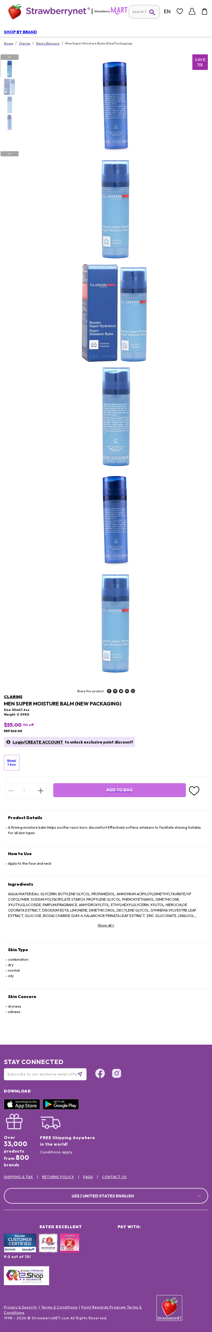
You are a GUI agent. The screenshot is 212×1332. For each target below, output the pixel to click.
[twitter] (121, 692)
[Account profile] (192, 11)
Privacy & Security (20, 1307)
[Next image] (10, 153)
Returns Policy (58, 1177)
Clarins (13, 696)
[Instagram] (116, 1074)
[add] (40, 790)
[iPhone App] (23, 1108)
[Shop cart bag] (204, 11)
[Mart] (110, 13)
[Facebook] (100, 1074)
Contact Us (114, 1177)
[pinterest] (115, 692)
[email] (127, 692)
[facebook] (109, 692)
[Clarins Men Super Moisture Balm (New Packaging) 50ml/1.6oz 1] (9, 68)
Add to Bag (119, 790)
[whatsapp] (133, 692)
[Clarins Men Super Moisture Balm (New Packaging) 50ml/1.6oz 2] (9, 86)
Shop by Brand (20, 31)
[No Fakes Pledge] (69, 1249)
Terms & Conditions (59, 1307)
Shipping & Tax (18, 1177)
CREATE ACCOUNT (44, 742)
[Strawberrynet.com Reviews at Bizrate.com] (20, 1251)
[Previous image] (10, 57)
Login (18, 742)
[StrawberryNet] (47, 11)
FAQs (88, 1177)
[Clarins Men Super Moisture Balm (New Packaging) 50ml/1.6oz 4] (9, 122)
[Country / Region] (167, 11)
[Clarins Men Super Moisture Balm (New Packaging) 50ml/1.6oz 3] (9, 104)
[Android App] (62, 1108)
